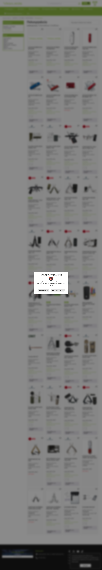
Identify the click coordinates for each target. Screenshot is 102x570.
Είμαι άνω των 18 (43, 290)
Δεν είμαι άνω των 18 (57, 290)
